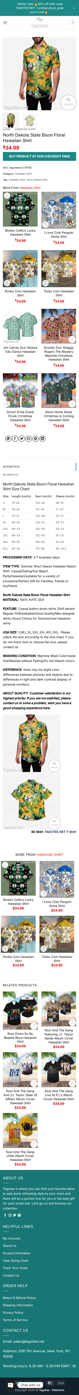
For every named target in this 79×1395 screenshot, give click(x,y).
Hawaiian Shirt (25, 129)
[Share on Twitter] (22, 439)
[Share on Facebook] (15, 439)
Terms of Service (15, 1320)
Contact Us (11, 1275)
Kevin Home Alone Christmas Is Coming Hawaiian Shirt (59, 416)
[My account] (73, 23)
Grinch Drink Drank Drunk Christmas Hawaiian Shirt (20, 416)
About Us (9, 1246)
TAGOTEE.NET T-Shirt (60, 832)
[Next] (69, 73)
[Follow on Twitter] (14, 1215)
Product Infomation (16, 1253)
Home (7, 129)
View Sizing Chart (16, 1261)
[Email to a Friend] (29, 439)
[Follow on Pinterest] (19, 1215)
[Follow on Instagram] (10, 1215)
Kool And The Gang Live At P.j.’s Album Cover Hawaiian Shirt (59, 1095)
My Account (11, 1238)
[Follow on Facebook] (5, 1215)
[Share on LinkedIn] (42, 439)
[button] (5, 22)
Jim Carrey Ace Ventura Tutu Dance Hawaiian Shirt (20, 352)
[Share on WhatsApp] (8, 439)
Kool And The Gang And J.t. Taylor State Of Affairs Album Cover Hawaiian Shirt (20, 1097)
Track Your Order (15, 1268)
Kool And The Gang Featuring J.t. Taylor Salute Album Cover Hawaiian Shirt (58, 1036)
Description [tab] (11, 466)
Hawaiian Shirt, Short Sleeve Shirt (28, 179)
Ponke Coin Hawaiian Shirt (20, 293)
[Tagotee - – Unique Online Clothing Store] (39, 22)
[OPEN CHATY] (11, 1385)
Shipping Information (18, 1305)
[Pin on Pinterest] (35, 439)
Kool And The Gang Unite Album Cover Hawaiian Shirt (20, 1156)
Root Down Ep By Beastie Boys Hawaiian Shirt (20, 1038)
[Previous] (9, 73)
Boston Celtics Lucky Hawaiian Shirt (20, 232)
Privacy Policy (13, 1312)
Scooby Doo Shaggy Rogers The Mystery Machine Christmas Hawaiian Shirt (59, 353)
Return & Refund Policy (19, 1298)
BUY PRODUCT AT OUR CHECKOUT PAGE (39, 156)
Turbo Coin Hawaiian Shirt (59, 293)
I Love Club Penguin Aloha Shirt (58, 234)
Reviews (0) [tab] (10, 474)
